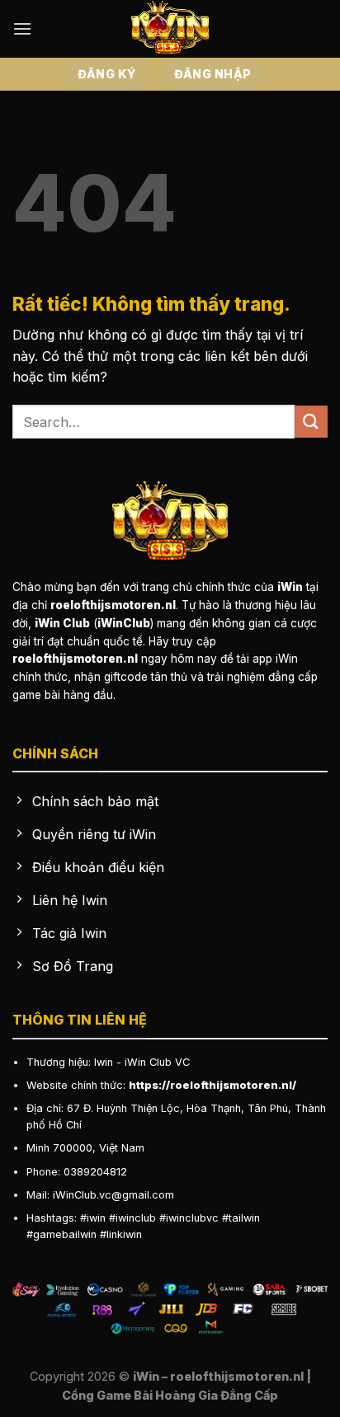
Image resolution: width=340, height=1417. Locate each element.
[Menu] (22, 28)
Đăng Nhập (213, 74)
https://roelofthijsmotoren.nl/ (212, 1085)
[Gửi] (311, 422)
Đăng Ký (107, 74)
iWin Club (148, 1062)
